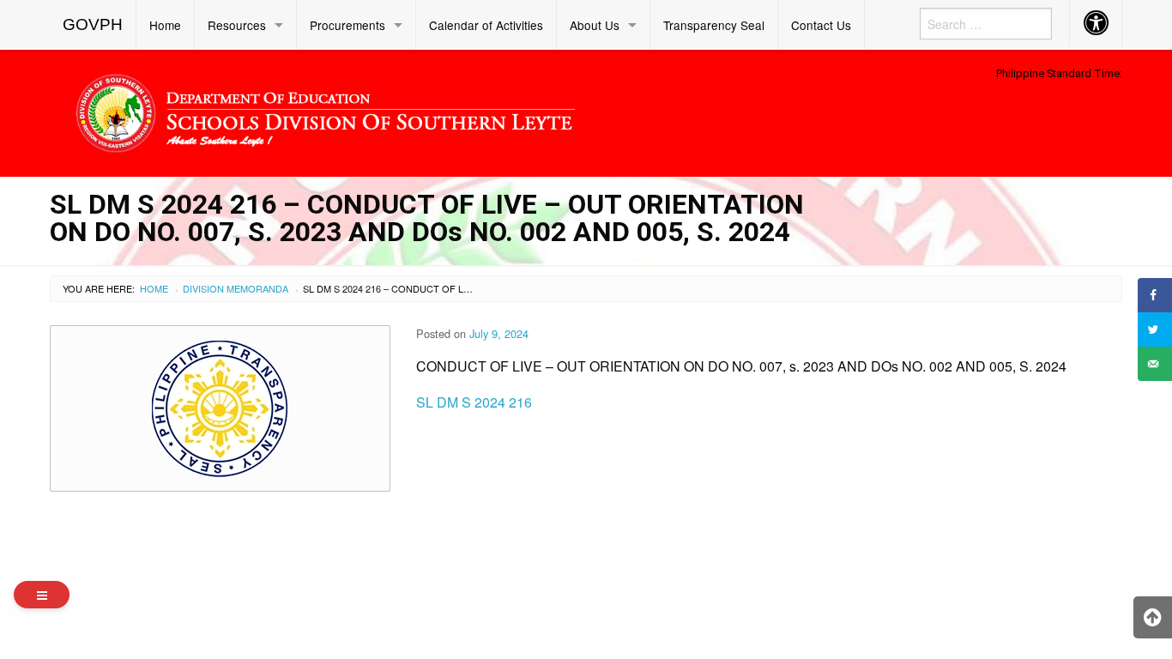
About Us (594, 24)
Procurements (347, 24)
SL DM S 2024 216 (474, 402)
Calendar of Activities (486, 24)
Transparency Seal (713, 24)
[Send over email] (1155, 364)
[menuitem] (93, 25)
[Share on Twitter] (1155, 329)
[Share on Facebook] (1155, 295)
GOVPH (93, 24)
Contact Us (821, 24)
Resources (237, 24)
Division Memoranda (235, 288)
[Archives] (41, 594)
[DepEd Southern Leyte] (449, 110)
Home (165, 24)
